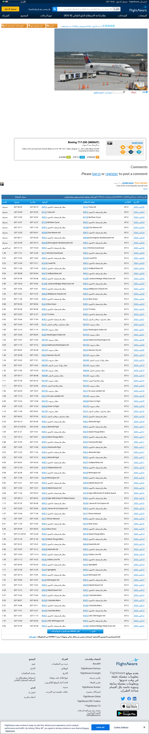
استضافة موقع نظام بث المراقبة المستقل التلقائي (24, 679)
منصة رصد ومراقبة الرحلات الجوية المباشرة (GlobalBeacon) (89, 712)
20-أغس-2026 (139, 340)
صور (33, 664)
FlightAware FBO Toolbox (89, 701)
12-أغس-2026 (139, 606)
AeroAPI (97, 664)
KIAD (85, 330)
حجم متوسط (117, 93)
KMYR (86, 483)
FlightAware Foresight (90, 673)
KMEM (86, 371)
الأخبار (32, 668)
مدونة (65, 687)
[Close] (144, 727)
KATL (44, 207)
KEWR (86, 360)
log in (96, 173)
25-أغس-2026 (139, 207)
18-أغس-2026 (139, 386)
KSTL (86, 391)
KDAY (86, 503)
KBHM (86, 238)
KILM (85, 473)
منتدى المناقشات (28, 673)
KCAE (86, 595)
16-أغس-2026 (139, 468)
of (78, 157)
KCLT (85, 319)
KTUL (86, 207)
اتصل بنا (32, 692)
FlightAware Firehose (91, 668)
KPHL (86, 381)
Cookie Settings (121, 727)
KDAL (86, 554)
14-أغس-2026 (139, 534)
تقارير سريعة (95, 678)
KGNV (86, 442)
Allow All (100, 727)
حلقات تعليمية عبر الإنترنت (57, 692)
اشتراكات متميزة (93, 692)
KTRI (85, 309)
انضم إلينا (32, 637)
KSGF (86, 565)
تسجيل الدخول (122, 2)
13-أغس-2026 (139, 570)
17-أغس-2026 (139, 427)
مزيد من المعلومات (60, 664)
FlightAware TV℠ (92, 706)
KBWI (86, 340)
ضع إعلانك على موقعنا (59, 678)
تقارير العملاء (95, 682)
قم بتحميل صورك (35, 26)
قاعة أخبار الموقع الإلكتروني (56, 682)
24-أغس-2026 (139, 212)
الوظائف (64, 668)
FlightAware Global (92, 696)
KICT (85, 248)
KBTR (86, 432)
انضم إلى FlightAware (138, 2)
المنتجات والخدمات (93, 659)
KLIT (85, 514)
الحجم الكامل (98, 93)
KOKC (86, 616)
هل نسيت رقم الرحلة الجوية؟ (39, 9)
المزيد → (92, 631)
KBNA (86, 544)
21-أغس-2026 (139, 314)
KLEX (86, 299)
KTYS (86, 217)
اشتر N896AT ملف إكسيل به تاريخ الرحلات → (64, 631)
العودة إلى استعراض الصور (13, 26)
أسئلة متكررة (29, 697)
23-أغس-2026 (139, 243)
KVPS (86, 493)
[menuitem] (143, 16)
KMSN (86, 401)
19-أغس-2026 (139, 355)
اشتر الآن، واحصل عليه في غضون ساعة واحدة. (80, 197)
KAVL (86, 422)
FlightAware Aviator (91, 687)
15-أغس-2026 (139, 508)
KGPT (86, 268)
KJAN (86, 279)
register (111, 173)
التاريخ (65, 673)
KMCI (86, 350)
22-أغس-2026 (139, 284)
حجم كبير (108, 93)
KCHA (86, 258)
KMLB (86, 289)
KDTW (86, 325)
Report (145, 189)
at (64, 157)
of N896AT (92, 157)
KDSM (86, 228)
